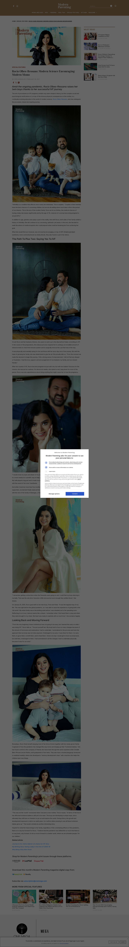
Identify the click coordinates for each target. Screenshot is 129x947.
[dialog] (64, 473)
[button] (64, 471)
